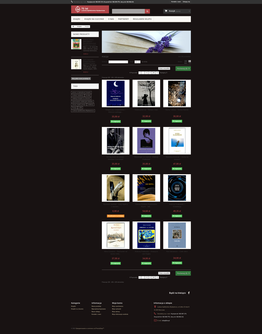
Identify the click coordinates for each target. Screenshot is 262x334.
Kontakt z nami (176, 1)
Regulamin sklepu (142, 19)
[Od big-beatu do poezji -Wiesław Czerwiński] (115, 140)
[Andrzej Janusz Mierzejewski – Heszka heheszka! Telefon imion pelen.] (76, 44)
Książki (76, 19)
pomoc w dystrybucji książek (81, 92)
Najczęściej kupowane (99, 309)
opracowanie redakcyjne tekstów (82, 101)
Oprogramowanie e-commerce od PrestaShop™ (90, 328)
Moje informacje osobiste (120, 314)
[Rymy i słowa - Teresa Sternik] (177, 93)
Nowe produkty (81, 34)
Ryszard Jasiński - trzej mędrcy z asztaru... (115, 205)
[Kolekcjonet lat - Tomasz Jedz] (146, 93)
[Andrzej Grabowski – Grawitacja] (177, 188)
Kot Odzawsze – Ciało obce (177, 251)
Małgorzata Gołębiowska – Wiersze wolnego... (116, 111)
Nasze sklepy (96, 311)
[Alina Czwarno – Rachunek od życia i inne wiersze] (115, 235)
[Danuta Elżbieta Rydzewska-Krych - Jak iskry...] (146, 188)
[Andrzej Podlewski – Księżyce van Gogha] (146, 235)
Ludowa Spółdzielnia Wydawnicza (83, 110)
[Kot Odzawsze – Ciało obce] (177, 235)
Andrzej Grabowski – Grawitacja (177, 205)
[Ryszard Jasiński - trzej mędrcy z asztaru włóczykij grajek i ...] (115, 188)
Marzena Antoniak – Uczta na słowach (177, 158)
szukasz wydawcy (77, 95)
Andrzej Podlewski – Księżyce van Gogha (146, 253)
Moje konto (117, 303)
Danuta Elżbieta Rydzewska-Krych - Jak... (146, 205)
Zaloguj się (186, 1)
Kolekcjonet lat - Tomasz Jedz (146, 110)
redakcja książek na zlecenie (81, 98)
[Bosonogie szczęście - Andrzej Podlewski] (146, 140)
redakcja (90, 104)
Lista (190, 63)
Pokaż (132, 61)
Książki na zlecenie (94, 19)
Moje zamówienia (117, 306)
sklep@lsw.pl (166, 320)
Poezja (74, 107)
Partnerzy (123, 19)
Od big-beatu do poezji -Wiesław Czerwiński (115, 158)
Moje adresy (116, 311)
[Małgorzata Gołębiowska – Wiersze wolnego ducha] (115, 93)
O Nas (111, 19)
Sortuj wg (105, 61)
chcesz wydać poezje (79, 104)
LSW (80, 107)
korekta (88, 95)
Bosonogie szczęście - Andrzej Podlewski (146, 158)
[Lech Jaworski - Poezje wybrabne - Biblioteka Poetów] (76, 64)
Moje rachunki (116, 309)
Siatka (185, 63)
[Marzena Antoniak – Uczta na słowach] (177, 140)
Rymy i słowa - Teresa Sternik (177, 110)
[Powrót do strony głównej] (73, 26)
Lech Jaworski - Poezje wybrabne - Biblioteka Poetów (89, 61)
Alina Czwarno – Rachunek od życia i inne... (115, 253)
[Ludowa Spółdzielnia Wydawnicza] (90, 9)
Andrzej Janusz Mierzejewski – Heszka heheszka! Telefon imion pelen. (89, 42)
